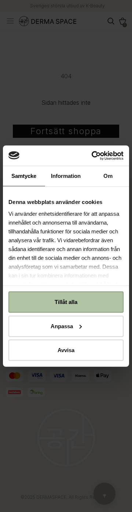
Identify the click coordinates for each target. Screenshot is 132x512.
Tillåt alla (66, 302)
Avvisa (66, 350)
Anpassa (62, 326)
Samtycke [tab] (23, 176)
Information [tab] (66, 176)
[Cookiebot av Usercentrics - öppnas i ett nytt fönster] (93, 155)
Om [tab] (108, 176)
